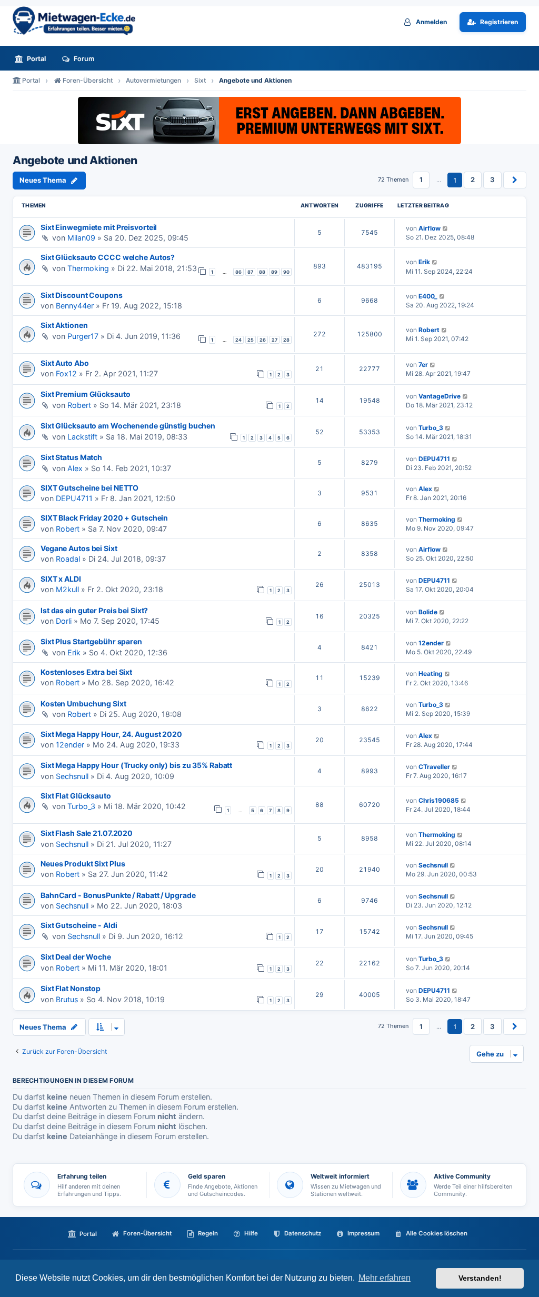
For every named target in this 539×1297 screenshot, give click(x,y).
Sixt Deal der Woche (76, 956)
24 (238, 340)
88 (262, 272)
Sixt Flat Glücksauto (76, 795)
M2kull (67, 589)
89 (274, 272)
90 (286, 272)
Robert (429, 330)
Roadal (68, 558)
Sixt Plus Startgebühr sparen (91, 641)
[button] (514, 180)
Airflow (429, 228)
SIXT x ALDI (61, 578)
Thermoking (88, 268)
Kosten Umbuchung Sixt (83, 703)
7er (423, 364)
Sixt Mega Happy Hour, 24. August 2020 (111, 734)
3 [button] (492, 179)
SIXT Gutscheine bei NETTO (89, 487)
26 (262, 340)
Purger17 (82, 336)
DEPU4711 (434, 459)
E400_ (427, 296)
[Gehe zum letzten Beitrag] (445, 228)
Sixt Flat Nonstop (71, 988)
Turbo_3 (430, 428)
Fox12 (66, 373)
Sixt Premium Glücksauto (85, 394)
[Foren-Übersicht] (78, 20)
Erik (424, 262)
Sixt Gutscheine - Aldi (79, 925)
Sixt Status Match (71, 457)
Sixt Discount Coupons (82, 295)
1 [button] (421, 179)
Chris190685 (438, 800)
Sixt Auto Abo (65, 362)
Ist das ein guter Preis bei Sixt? (94, 610)
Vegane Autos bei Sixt (79, 548)
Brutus (67, 999)
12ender (431, 643)
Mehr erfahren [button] (384, 1277)
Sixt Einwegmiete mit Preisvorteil (99, 227)
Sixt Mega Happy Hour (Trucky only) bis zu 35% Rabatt (136, 765)
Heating (430, 673)
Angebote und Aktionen (75, 160)
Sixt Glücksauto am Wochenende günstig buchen (128, 425)
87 (250, 272)
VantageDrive (439, 396)
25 (250, 340)
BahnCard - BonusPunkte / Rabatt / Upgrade (118, 895)
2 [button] (473, 179)
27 (274, 340)
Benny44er (75, 305)
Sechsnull (72, 776)
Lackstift (82, 436)
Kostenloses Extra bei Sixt (86, 671)
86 (238, 272)
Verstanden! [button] (480, 1278)
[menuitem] (33, 58)
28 (286, 340)
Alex (75, 468)
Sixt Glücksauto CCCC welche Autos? (108, 257)
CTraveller (434, 767)
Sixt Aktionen (64, 325)
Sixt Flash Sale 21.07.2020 (87, 833)
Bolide (427, 612)
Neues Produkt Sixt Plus (83, 863)
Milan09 (81, 237)
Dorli (64, 620)
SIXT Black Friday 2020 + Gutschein (104, 517)
